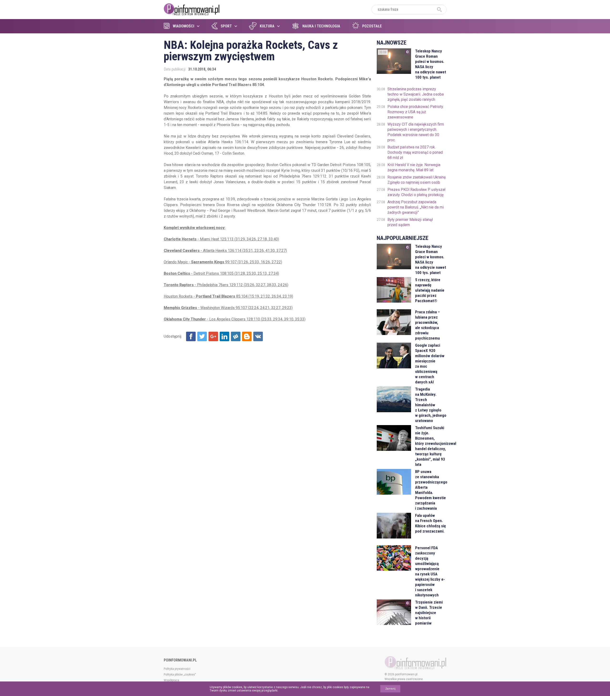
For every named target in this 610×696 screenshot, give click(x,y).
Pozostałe (372, 26)
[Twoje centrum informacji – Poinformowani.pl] (192, 9)
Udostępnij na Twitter (202, 336)
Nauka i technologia (321, 26)
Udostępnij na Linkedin (224, 336)
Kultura (267, 26)
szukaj (439, 9)
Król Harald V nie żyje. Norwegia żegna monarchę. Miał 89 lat (413, 167)
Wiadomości (183, 26)
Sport (226, 26)
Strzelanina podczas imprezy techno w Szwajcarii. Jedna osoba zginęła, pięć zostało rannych (415, 94)
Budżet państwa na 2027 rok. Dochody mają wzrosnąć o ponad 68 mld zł (415, 152)
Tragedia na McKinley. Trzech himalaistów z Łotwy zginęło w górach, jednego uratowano (430, 405)
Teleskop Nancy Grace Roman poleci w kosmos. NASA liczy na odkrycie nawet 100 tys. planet (430, 64)
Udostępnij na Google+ (213, 336)
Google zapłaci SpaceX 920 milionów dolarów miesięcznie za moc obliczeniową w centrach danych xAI (429, 363)
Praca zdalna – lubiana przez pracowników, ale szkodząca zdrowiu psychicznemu (427, 325)
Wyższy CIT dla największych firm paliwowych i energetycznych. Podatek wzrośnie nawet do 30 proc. (415, 132)
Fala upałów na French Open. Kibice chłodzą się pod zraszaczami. (430, 523)
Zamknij (390, 688)
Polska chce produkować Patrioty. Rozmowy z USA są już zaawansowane (415, 111)
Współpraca (171, 680)
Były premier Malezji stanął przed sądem (410, 222)
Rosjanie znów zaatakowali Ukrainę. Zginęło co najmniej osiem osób (416, 180)
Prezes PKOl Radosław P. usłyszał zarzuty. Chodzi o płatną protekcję (416, 192)
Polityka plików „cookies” (180, 674)
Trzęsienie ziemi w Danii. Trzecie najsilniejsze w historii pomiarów (429, 612)
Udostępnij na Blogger (247, 336)
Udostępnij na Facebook (191, 336)
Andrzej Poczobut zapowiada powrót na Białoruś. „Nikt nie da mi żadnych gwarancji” (415, 207)
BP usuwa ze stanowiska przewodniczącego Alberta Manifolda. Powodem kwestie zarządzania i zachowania (430, 490)
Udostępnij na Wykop (235, 336)
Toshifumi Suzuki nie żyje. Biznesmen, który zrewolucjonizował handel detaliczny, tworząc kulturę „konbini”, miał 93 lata (430, 446)
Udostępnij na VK (258, 336)
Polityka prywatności (177, 669)
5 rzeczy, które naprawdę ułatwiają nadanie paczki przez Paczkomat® (429, 290)
